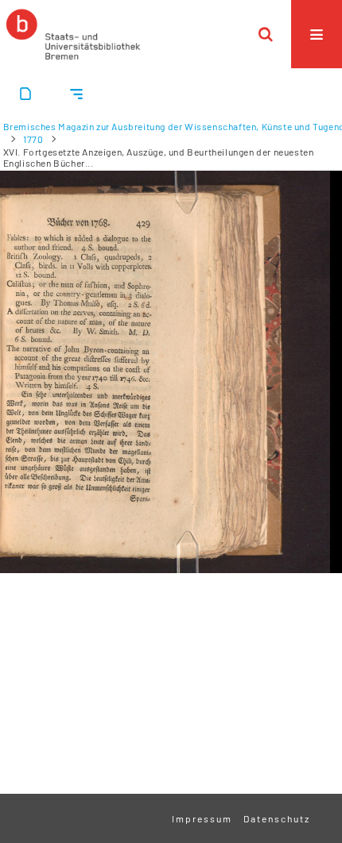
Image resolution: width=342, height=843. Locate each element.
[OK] (265, 34)
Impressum (202, 818)
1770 (33, 138)
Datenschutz (276, 818)
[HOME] (73, 34)
